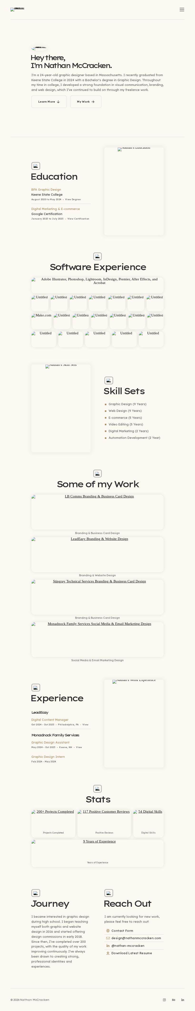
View (85, 724)
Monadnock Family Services (55, 735)
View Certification (78, 218)
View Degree (73, 199)
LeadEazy (39, 712)
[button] (182, 9)
